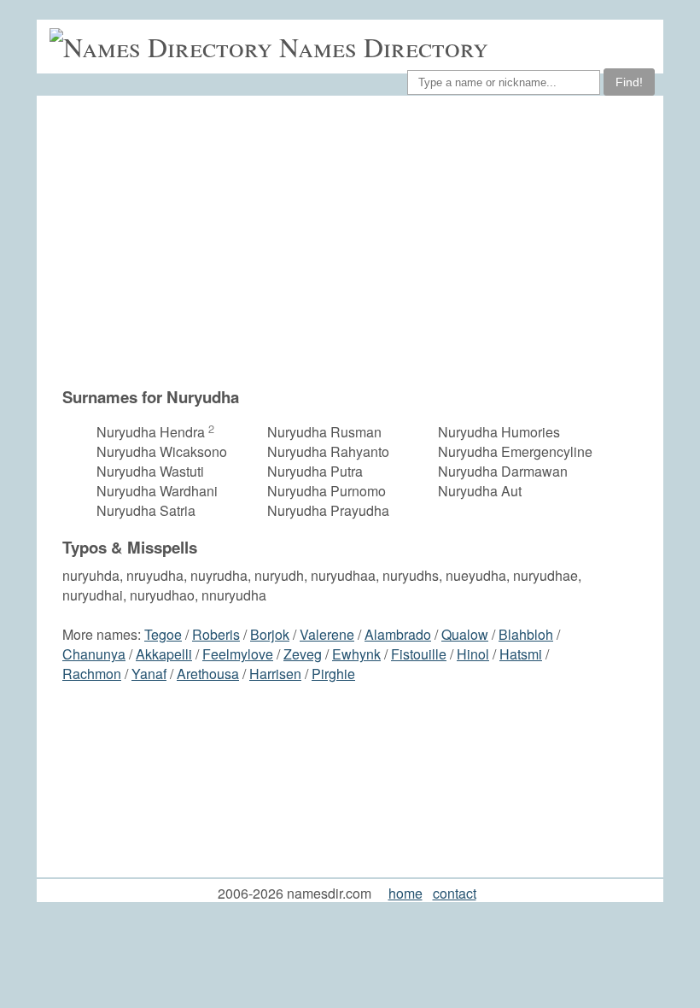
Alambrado (398, 634)
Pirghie (333, 673)
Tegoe (163, 634)
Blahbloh (526, 634)
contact (454, 893)
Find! (629, 82)
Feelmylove (237, 654)
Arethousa (208, 673)
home (405, 893)
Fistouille (418, 654)
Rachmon (91, 673)
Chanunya (93, 654)
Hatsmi (520, 654)
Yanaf (148, 673)
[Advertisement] (358, 240)
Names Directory (383, 46)
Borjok (269, 634)
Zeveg (302, 654)
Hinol (473, 654)
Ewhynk (356, 654)
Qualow (464, 634)
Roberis (216, 634)
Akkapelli (164, 654)
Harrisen (275, 673)
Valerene (327, 634)
